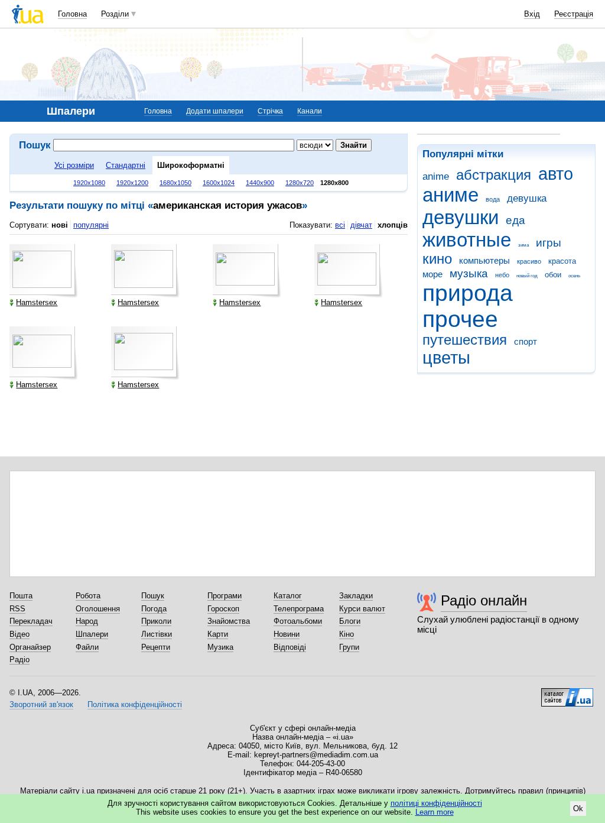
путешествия (464, 340)
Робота (88, 595)
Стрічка (270, 111)
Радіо (19, 659)
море (432, 274)
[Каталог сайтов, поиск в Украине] (567, 693)
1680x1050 (175, 182)
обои (553, 274)
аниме (450, 195)
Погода (154, 608)
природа (467, 293)
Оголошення (98, 608)
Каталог (288, 595)
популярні (91, 225)
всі (340, 225)
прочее (460, 319)
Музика (220, 647)
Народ (87, 621)
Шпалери (92, 634)
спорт (525, 341)
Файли (87, 647)
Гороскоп (223, 608)
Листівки (156, 634)
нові (59, 225)
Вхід (532, 13)
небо (502, 274)
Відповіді (290, 647)
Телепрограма (299, 608)
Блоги (349, 621)
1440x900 (260, 182)
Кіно (346, 634)
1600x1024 (219, 182)
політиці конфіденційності (436, 803)
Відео (19, 634)
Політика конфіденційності (134, 704)
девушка (527, 198)
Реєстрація (573, 13)
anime (435, 176)
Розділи (115, 13)
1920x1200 (132, 182)
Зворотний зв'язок (41, 704)
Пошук (152, 595)
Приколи (156, 621)
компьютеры (484, 260)
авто (555, 173)
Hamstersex (36, 302)
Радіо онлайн (484, 600)
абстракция (493, 175)
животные (466, 240)
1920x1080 (89, 182)
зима (523, 245)
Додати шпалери (214, 111)
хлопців (393, 225)
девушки (460, 217)
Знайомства (228, 621)
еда (515, 220)
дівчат (361, 225)
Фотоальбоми (298, 621)
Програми (224, 595)
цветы (446, 357)
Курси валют (362, 608)
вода (493, 199)
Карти (217, 634)
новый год (527, 275)
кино (437, 259)
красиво (529, 261)
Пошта (20, 595)
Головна (72, 13)
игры (548, 242)
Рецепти (155, 647)
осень (574, 275)
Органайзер (30, 647)
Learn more (434, 812)
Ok (578, 808)
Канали (309, 111)
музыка (469, 273)
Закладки (356, 595)
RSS (17, 608)
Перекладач (31, 621)
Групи (349, 647)
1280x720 (299, 182)
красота (562, 261)
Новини (287, 634)
